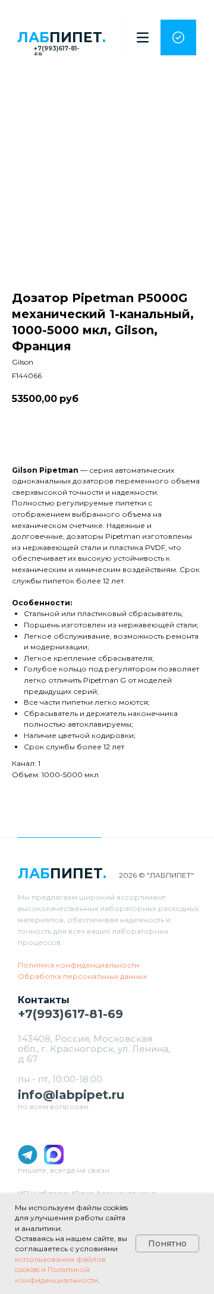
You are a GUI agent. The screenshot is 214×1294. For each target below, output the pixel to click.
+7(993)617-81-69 (56, 52)
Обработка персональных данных (82, 976)
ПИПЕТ (61, 37)
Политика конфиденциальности (78, 964)
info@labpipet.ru (71, 1095)
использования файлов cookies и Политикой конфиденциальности (60, 1269)
